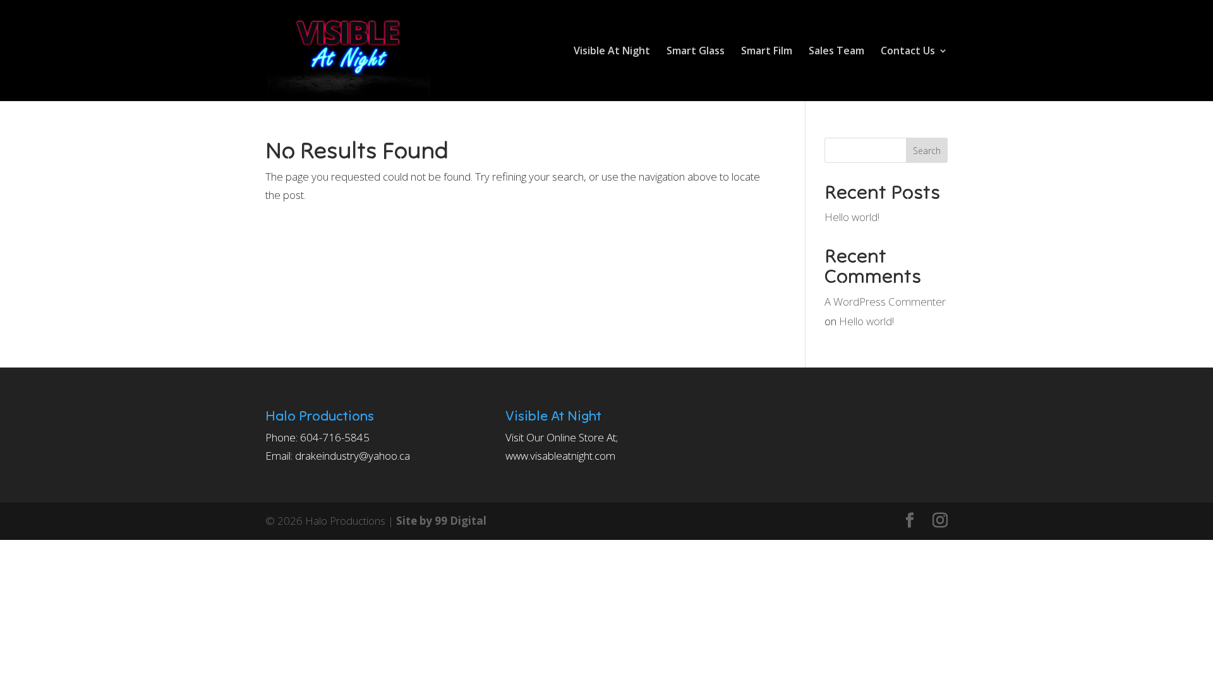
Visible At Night (612, 51)
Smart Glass (696, 51)
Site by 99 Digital (441, 520)
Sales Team (836, 51)
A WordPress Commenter (885, 301)
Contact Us (908, 51)
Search (927, 151)
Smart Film (766, 51)
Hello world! (851, 217)
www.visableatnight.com (560, 455)
